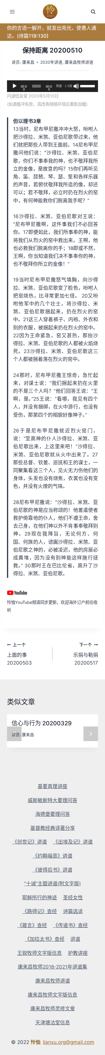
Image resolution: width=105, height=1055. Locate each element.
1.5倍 (68, 86)
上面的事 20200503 (19, 654)
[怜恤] (52, 11)
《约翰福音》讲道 (52, 856)
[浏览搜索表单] (93, 12)
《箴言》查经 (32, 925)
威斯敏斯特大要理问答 (52, 800)
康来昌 (28, 62)
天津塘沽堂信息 (52, 1023)
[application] (52, 86)
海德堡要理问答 (52, 814)
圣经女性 (73, 898)
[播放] (15, 86)
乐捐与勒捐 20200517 (85, 654)
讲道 (75, 939)
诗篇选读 (73, 911)
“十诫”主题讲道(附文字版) (52, 884)
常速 (59, 86)
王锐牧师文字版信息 (39, 953)
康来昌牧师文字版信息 (52, 995)
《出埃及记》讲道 (73, 842)
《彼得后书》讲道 (52, 870)
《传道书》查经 (70, 925)
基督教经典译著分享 (52, 828)
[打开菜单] (12, 11)
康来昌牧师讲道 (79, 62)
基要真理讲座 (52, 786)
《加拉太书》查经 (44, 939)
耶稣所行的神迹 (39, 898)
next (90, 733)
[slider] (87, 85)
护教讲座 (78, 953)
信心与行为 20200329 (42, 723)
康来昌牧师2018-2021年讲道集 (52, 967)
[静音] (76, 86)
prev (14, 733)
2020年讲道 (51, 62)
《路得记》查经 (39, 911)
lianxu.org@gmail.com (68, 1042)
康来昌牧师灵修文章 (52, 1008)
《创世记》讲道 (29, 842)
